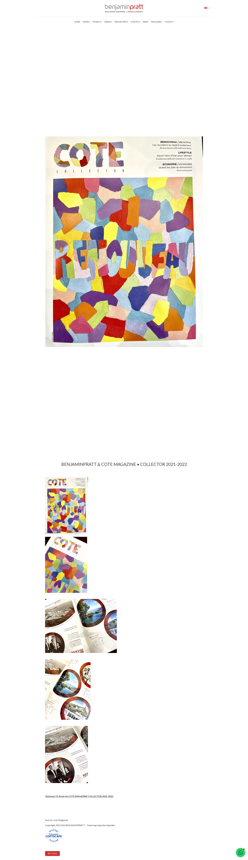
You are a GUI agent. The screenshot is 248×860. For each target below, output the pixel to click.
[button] (240, 852)
